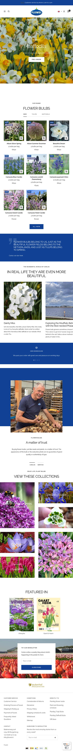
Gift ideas (53, 719)
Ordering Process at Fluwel (13, 705)
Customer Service (10, 701)
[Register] (53, 737)
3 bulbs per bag (59, 146)
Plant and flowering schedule (56, 706)
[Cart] (68, 11)
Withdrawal (31, 716)
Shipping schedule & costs (36, 713)
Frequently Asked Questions (10, 718)
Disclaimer (30, 705)
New (25, 114)
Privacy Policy (32, 709)
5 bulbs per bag (13, 146)
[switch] (67, 748)
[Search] (9, 11)
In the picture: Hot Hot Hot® (36, 53)
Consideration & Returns (35, 701)
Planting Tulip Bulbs (57, 712)
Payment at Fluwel (10, 713)
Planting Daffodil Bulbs (58, 715)
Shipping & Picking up (11, 709)
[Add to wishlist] (22, 123)
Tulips (34, 114)
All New (36, 226)
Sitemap (30, 720)
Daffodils (46, 114)
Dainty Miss (9, 323)
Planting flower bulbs (57, 701)
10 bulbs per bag (59, 180)
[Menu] (70, 743)
